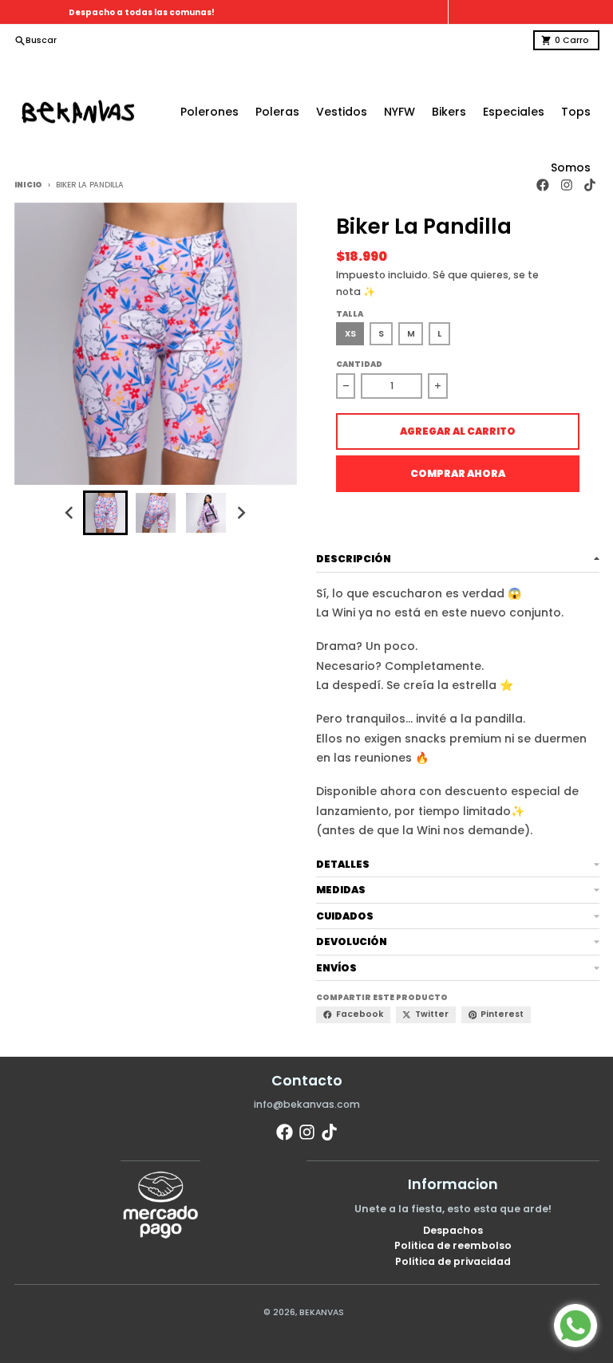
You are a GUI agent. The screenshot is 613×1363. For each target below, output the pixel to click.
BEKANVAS (321, 1312)
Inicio (28, 184)
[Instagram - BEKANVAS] (307, 1132)
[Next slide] (241, 512)
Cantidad (359, 364)
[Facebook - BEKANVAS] (284, 1132)
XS (350, 334)
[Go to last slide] (71, 512)
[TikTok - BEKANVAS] (329, 1132)
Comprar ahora (457, 473)
